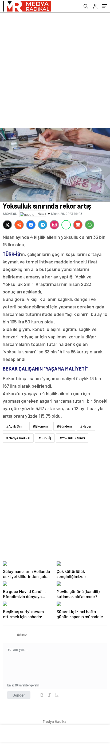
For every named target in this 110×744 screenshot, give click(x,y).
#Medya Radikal (18, 438)
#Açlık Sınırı (15, 426)
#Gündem (64, 426)
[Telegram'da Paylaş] (42, 224)
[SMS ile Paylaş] (89, 224)
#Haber (86, 426)
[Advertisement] (55, 70)
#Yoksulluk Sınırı (72, 438)
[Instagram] (54, 224)
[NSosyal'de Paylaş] (19, 224)
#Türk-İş (44, 438)
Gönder (19, 695)
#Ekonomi (41, 426)
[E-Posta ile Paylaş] (77, 224)
